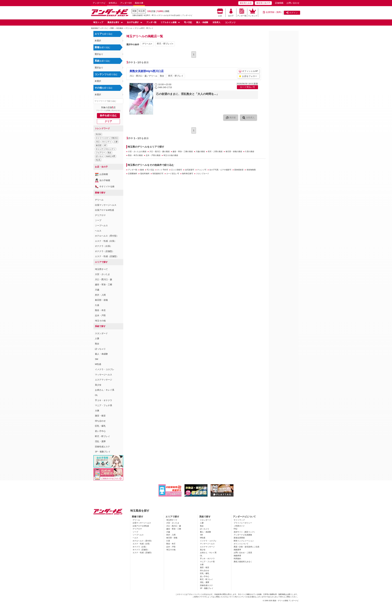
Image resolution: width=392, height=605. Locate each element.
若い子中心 (100, 431)
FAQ (235, 529)
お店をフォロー (249, 76)
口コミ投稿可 (176, 170)
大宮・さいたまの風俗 (137, 151)
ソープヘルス (101, 225)
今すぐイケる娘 (106, 186)
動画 (142, 170)
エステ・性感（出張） (105, 241)
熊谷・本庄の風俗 (135, 155)
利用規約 (237, 559)
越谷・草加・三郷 (103, 284)
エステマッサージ (103, 379)
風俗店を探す (113, 22)
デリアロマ (100, 215)
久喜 (97, 305)
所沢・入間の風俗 (215, 151)
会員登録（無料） (274, 12)
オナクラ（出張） (103, 246)
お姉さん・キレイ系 (104, 390)
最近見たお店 (246, 3)
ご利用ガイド (239, 526)
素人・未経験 (101, 354)
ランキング (252, 16)
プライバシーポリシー (243, 523)
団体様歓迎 (238, 170)
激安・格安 (100, 415)
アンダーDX (126, 3)
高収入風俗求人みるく (243, 562)
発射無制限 (251, 170)
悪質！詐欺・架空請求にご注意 (246, 547)
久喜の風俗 (249, 151)
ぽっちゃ (99, 156)
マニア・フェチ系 (103, 405)
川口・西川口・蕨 (103, 279)
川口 (98, 142)
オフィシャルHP (250, 71)
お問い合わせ (292, 3)
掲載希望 (237, 556)
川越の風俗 (200, 151)
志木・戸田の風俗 (153, 155)
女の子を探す (133, 22)
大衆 (97, 410)
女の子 (231, 16)
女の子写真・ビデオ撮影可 (220, 170)
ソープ (98, 220)
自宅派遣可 (189, 170)
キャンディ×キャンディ (105, 149)
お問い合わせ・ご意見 (243, 553)
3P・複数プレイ (102, 451)
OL (96, 395)
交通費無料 (132, 174)
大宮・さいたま (102, 274)
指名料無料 (144, 174)
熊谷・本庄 (100, 310)
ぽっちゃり (100, 349)
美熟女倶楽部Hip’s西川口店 (147, 71)
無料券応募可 (187, 174)
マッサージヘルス (103, 374)
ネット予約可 (162, 170)
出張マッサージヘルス (105, 205)
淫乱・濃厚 (100, 441)
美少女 (98, 385)
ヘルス (98, 230)
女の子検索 (104, 180)
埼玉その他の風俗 (170, 155)
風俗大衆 (139, 3)
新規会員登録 (239, 538)
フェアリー (100, 153)
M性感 (98, 364)
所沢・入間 (100, 295)
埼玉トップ (98, 22)
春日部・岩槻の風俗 (234, 151)
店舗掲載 (279, 3)
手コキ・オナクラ (103, 400)
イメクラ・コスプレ (104, 369)
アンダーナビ (99, 3)
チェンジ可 (201, 170)
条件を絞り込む (108, 115)
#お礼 (98, 160)
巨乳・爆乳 (100, 426)
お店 (220, 16)
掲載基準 (237, 550)
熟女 (109, 153)
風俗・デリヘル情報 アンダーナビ (286, 600)
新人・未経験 (202, 22)
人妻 (116, 142)
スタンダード (101, 333)
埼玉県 (141, 11)
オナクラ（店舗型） (104, 251)
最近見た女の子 (263, 3)
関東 (134, 11)
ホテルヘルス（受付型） (107, 236)
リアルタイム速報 (169, 22)
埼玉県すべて (101, 269)
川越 (97, 289)
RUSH (98, 134)
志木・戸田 (100, 315)
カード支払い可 (172, 174)
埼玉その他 (100, 320)
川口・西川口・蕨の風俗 (159, 151)
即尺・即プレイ (102, 436)
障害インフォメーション (244, 541)
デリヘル (99, 200)
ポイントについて (241, 544)
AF (105, 145)
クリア (108, 121)
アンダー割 (241, 16)
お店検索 (103, 174)
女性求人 (113, 3)
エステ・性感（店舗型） (107, 256)
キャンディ (106, 142)
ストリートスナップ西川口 (107, 138)
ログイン (293, 12)
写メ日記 (188, 22)
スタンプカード (202, 174)
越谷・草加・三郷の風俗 (183, 151)
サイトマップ (239, 520)
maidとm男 (110, 156)
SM (96, 359)
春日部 (98, 145)
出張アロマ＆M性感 (104, 210)
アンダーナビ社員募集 (243, 535)
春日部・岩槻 (101, 300)
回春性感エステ (102, 446)
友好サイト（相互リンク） (245, 532)
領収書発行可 (157, 174)
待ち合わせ (100, 421)
